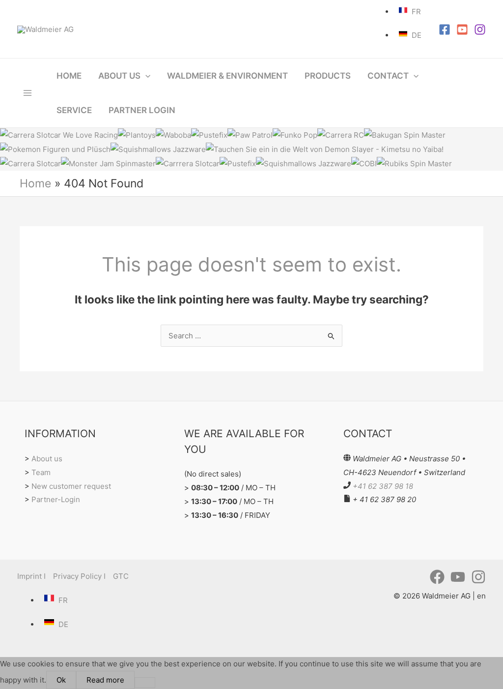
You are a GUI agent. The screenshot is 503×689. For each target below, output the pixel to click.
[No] (145, 682)
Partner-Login (55, 499)
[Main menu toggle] (27, 93)
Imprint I (31, 576)
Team (41, 472)
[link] (411, 11)
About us (46, 458)
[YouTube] (462, 29)
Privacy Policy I (79, 576)
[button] (145, 76)
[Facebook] (444, 29)
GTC (121, 576)
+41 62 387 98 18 (383, 486)
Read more (105, 680)
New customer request (71, 486)
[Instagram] (480, 29)
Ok (61, 680)
